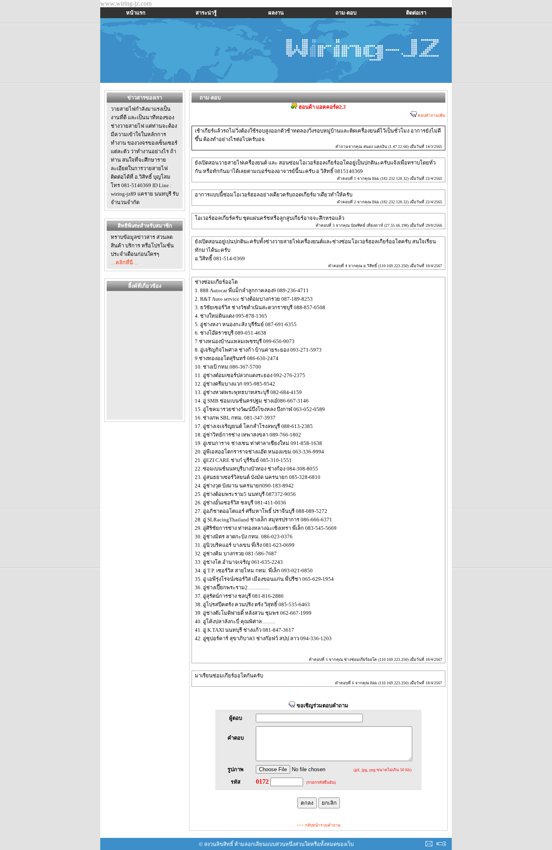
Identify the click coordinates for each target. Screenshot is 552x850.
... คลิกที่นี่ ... (124, 262)
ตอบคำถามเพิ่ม (431, 115)
